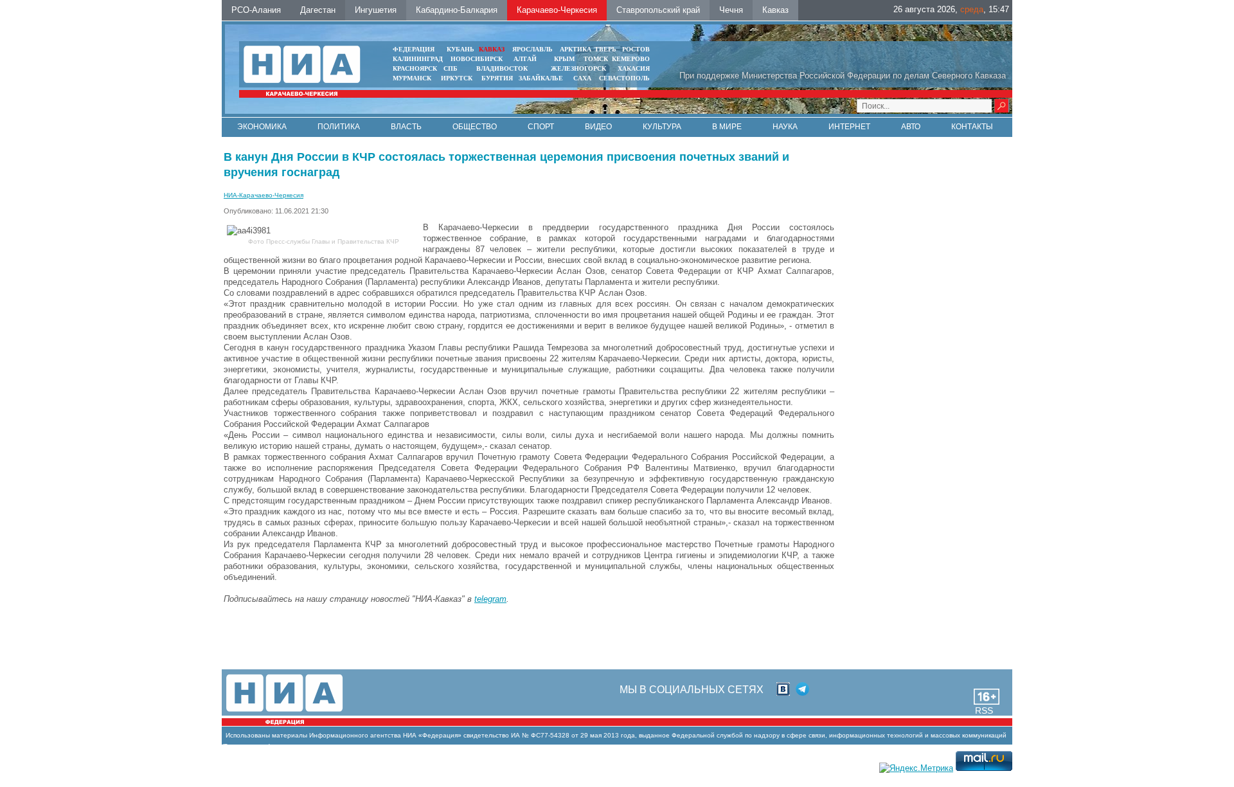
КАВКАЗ (492, 49)
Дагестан (317, 10)
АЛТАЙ (525, 58)
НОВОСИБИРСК (477, 58)
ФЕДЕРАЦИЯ (413, 49)
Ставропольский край (658, 10)
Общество (474, 126)
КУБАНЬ (460, 49)
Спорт (541, 126)
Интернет (849, 126)
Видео (598, 126)
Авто (910, 126)
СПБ (450, 68)
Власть (406, 126)
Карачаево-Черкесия (557, 10)
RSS (984, 710)
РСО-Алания (256, 10)
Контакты (972, 126)
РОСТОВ (636, 49)
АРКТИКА (575, 49)
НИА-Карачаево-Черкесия (263, 195)
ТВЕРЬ (605, 49)
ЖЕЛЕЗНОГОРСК (578, 68)
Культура (662, 126)
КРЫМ (564, 58)
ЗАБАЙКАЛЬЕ (542, 78)
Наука (785, 126)
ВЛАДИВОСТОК (502, 68)
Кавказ (775, 10)
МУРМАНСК (412, 78)
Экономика (262, 126)
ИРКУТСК (456, 78)
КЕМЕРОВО (631, 58)
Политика (338, 126)
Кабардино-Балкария (456, 10)
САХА (582, 78)
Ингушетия (376, 10)
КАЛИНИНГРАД (418, 58)
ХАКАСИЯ (634, 68)
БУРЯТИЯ (497, 78)
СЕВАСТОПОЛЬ (624, 78)
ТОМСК (598, 58)
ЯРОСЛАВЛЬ (532, 49)
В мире (727, 126)
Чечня (731, 10)
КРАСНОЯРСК (415, 68)
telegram (490, 599)
